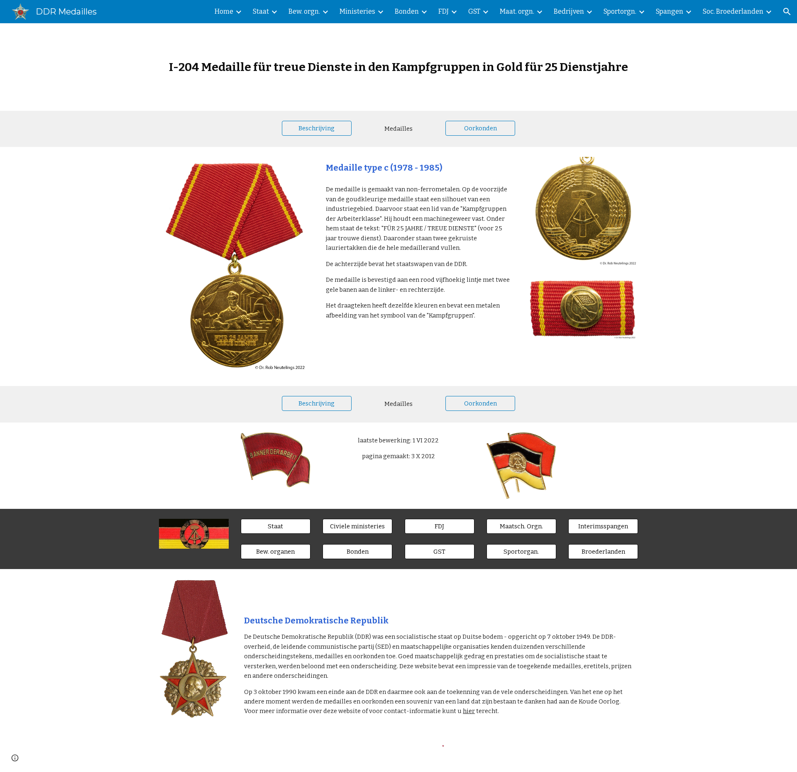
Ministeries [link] (357, 11)
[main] (398, 67)
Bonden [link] (407, 11)
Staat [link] (261, 11)
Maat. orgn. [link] (517, 11)
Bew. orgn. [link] (304, 11)
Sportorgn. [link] (620, 11)
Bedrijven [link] (569, 11)
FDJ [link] (443, 11)
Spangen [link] (669, 11)
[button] (787, 12)
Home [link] (224, 11)
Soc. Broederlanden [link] (733, 11)
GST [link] (474, 11)
